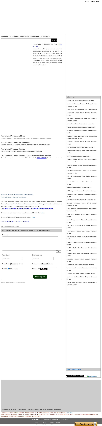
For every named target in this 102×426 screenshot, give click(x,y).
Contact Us (52, 423)
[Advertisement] (63, 18)
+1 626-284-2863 (41, 157)
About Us (36, 423)
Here (43, 213)
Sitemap (58, 422)
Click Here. (70, 412)
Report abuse (95, 1)
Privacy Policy (44, 423)
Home (87, 1)
